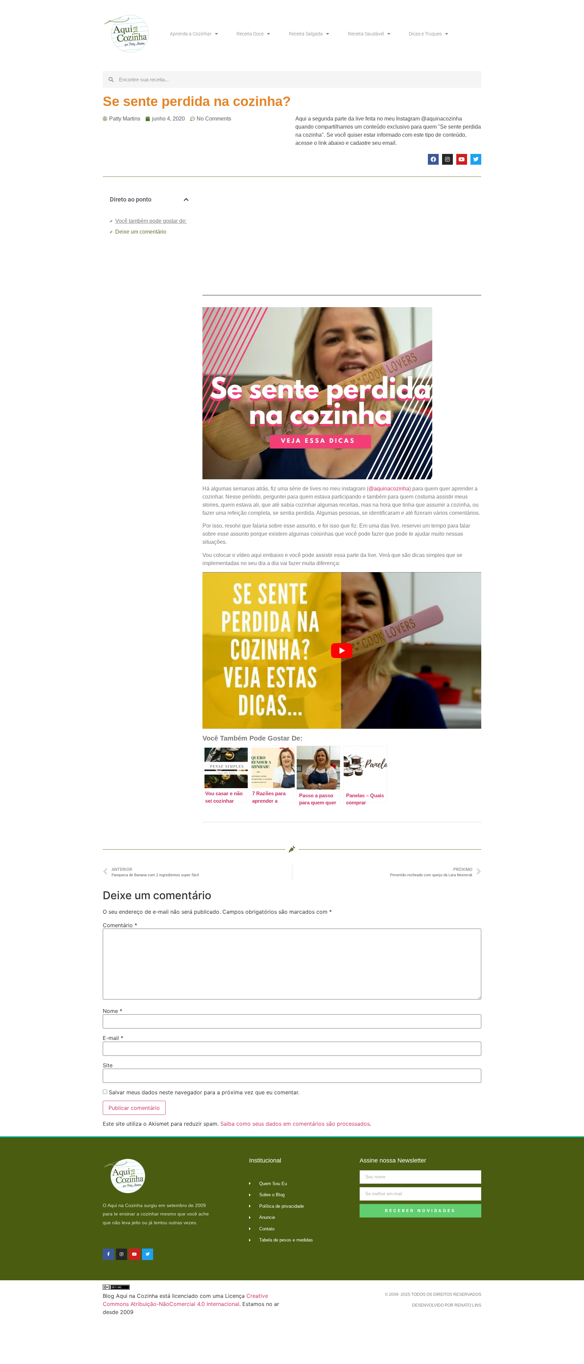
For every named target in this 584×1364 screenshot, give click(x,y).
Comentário (120, 925)
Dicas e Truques (425, 33)
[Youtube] (461, 159)
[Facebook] (433, 159)
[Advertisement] (149, 353)
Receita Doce (250, 33)
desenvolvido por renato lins (446, 1305)
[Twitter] (475, 159)
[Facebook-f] (108, 1254)
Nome (112, 1011)
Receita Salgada (306, 33)
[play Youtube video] (341, 650)
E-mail (113, 1038)
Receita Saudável (366, 33)
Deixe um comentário (140, 232)
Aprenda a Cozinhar (191, 33)
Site (108, 1065)
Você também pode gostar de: (151, 221)
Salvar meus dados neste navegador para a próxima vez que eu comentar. (204, 1092)
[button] (186, 199)
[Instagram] (447, 159)
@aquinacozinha (388, 488)
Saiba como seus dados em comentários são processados (295, 1123)
